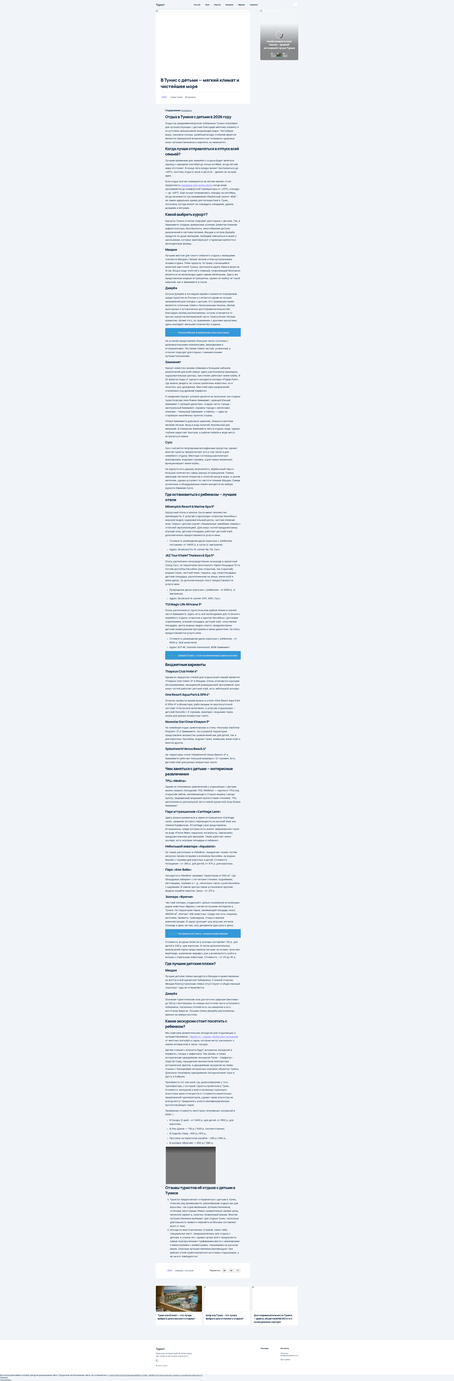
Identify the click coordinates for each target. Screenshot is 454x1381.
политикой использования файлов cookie (128, 1375)
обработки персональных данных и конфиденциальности (175, 1375)
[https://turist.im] (157, 1360)
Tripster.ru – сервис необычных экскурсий (213, 1036)
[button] (286, 5)
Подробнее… (6, 1380)
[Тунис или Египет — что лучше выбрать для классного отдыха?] (179, 1299)
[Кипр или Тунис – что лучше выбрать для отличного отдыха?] (227, 1299)
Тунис (164, 97)
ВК (224, 1270)
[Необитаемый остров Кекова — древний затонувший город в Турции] (279, 34)
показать (186, 110)
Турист (160, 4)
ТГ (238, 1270)
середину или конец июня (196, 185)
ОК (231, 1270)
